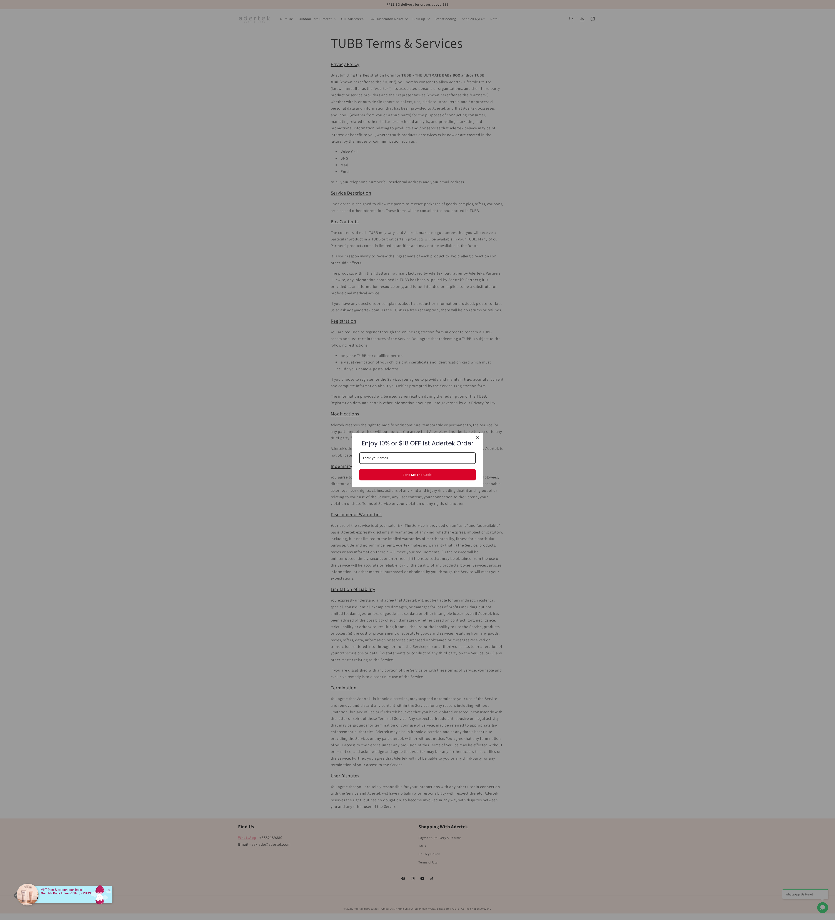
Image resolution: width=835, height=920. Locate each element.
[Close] (477, 438)
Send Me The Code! (418, 475)
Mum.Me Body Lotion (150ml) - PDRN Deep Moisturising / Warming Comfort (68, 893)
